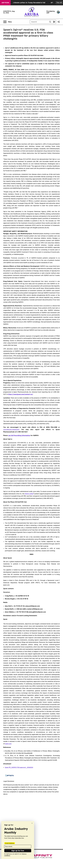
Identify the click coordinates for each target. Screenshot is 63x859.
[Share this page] (58, 21)
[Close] (32, 823)
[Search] (50, 22)
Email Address (9, 843)
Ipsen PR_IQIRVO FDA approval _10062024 (19, 767)
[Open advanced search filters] (54, 22)
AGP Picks (5, 2)
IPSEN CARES (29, 494)
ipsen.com (8, 743)
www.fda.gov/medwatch (11, 429)
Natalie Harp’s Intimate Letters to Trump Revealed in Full (23, 3)
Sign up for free (17, 851)
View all (59, 2)
